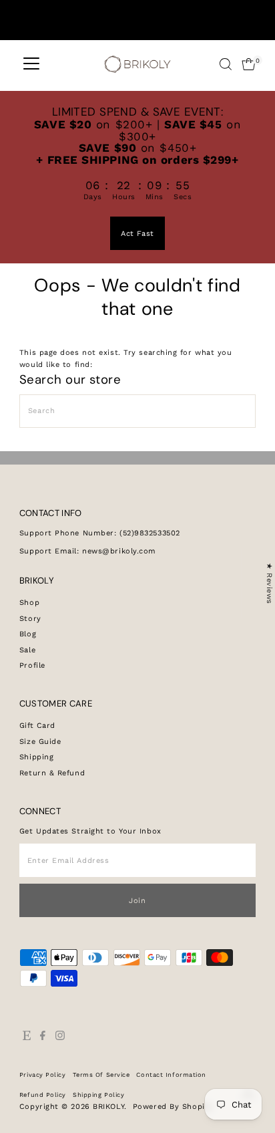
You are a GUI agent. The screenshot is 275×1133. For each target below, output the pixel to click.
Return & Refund (52, 773)
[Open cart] (249, 64)
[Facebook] (43, 1038)
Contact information (171, 1074)
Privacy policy (42, 1074)
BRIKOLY (108, 1106)
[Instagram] (60, 1038)
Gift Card (37, 725)
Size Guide (40, 741)
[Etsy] (26, 1038)
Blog (27, 634)
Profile (32, 665)
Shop (29, 602)
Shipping (36, 757)
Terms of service (101, 1074)
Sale (27, 650)
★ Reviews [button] (269, 583)
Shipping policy (98, 1094)
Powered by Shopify (172, 1106)
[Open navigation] (31, 64)
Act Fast (137, 233)
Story (30, 618)
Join (137, 900)
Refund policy (42, 1094)
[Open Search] (226, 64)
